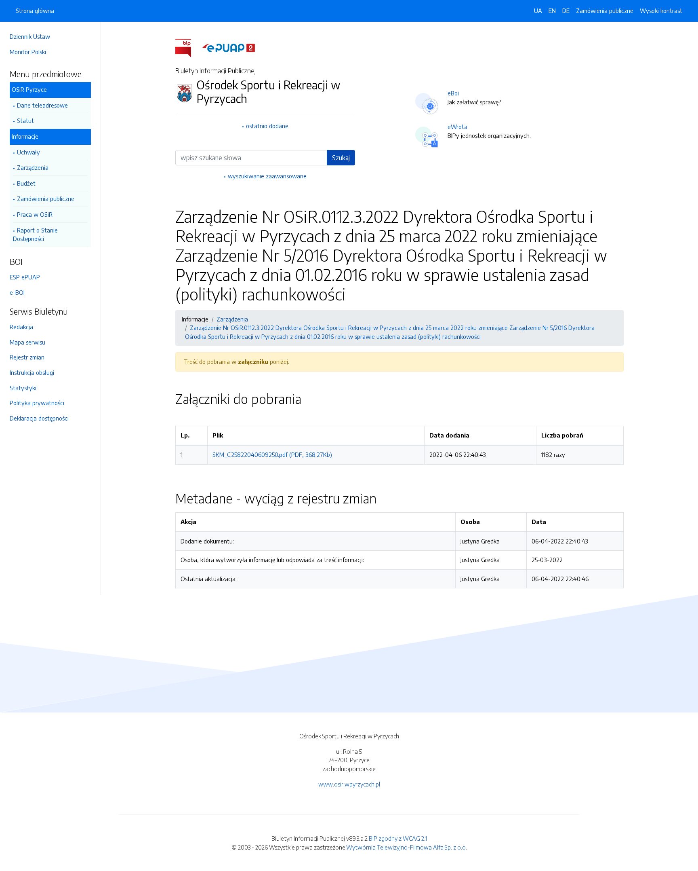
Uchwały (28, 152)
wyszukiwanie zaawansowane (267, 176)
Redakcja (21, 326)
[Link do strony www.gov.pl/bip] (188, 47)
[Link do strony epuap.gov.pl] (228, 47)
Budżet (26, 183)
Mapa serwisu (27, 342)
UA (538, 10)
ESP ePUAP (25, 277)
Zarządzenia (32, 167)
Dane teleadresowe (42, 105)
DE (566, 10)
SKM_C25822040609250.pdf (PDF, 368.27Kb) (272, 454)
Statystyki (23, 387)
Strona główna (35, 10)
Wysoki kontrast (661, 10)
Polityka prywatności (37, 402)
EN (552, 10)
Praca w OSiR (35, 214)
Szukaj (341, 158)
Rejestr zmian (27, 357)
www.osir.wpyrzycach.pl (349, 784)
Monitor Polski (28, 51)
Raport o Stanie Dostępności (35, 234)
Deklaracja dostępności (39, 418)
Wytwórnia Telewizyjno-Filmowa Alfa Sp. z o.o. (406, 847)
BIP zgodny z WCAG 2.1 (398, 838)
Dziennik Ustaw (30, 36)
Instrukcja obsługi (32, 372)
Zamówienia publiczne (45, 198)
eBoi (453, 93)
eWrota (457, 126)
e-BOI (17, 292)
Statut (25, 120)
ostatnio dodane (267, 125)
